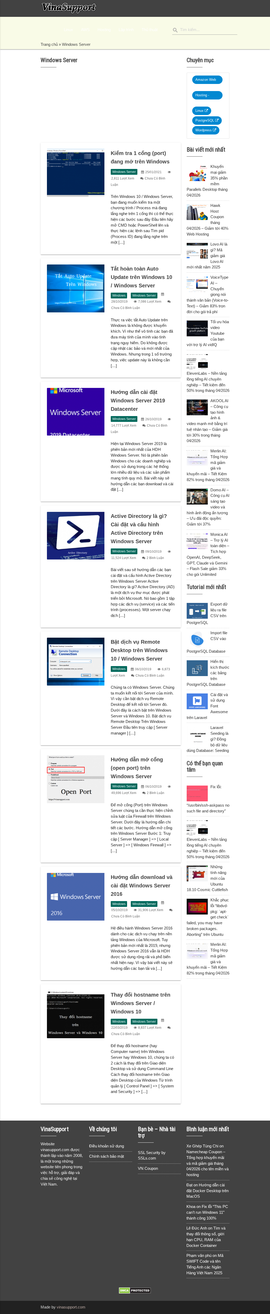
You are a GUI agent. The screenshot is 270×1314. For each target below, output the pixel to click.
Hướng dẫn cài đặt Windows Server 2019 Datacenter (138, 400)
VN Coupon (148, 1168)
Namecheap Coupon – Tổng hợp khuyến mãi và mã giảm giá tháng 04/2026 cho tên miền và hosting (207, 1163)
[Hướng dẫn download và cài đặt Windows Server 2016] (75, 897)
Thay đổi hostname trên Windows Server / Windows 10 (140, 1003)
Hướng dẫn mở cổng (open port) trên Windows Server (137, 768)
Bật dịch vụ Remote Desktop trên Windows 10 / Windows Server (139, 650)
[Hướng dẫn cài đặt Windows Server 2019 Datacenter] (75, 412)
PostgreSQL (205, 120)
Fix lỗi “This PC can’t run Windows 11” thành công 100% (207, 1212)
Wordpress (204, 130)
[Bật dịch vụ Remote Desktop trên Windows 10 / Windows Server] (75, 662)
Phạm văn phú (198, 1255)
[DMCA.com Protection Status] (135, 1292)
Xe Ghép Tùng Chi (202, 1146)
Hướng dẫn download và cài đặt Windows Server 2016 (141, 885)
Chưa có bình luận (125, 308)
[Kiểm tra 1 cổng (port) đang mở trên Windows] (75, 173)
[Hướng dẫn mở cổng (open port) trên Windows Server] (75, 779)
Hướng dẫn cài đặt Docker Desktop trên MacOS (207, 1191)
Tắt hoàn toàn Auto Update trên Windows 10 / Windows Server (141, 277)
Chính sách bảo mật (106, 1156)
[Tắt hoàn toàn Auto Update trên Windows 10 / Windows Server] (75, 288)
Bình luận (155, 558)
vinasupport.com (71, 1307)
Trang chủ (49, 44)
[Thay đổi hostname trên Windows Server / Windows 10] (75, 1014)
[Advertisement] (111, 107)
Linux (200, 111)
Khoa (190, 1207)
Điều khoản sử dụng (106, 1146)
